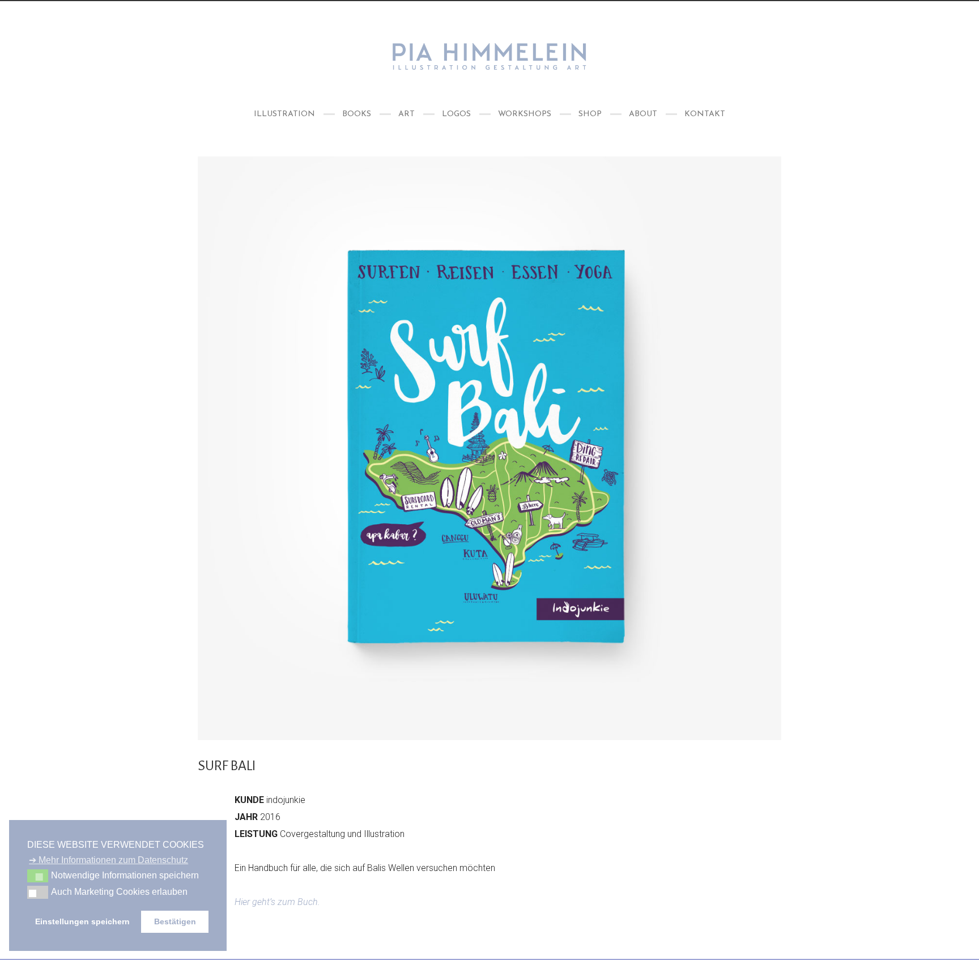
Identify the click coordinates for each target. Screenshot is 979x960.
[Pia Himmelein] (489, 56)
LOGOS (456, 114)
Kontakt (704, 114)
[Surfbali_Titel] (489, 448)
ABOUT (643, 114)
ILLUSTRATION (284, 114)
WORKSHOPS (524, 114)
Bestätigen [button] (175, 921)
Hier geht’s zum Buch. (277, 902)
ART (406, 114)
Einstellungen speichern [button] (82, 921)
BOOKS (356, 114)
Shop (590, 114)
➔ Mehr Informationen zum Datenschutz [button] (108, 860)
